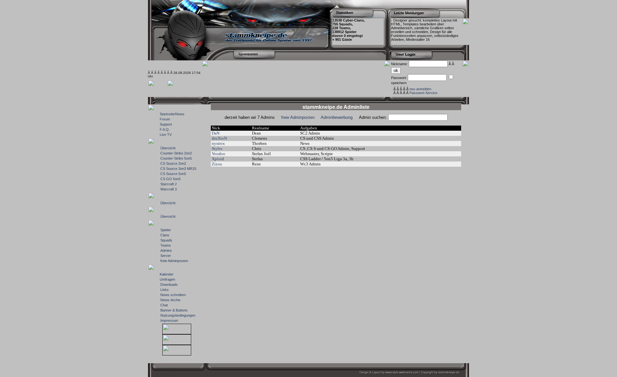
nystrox (218, 143)
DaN (215, 133)
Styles (217, 148)
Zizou (217, 164)
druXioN (219, 138)
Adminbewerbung (337, 117)
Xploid (218, 158)
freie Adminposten (298, 117)
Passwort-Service (423, 93)
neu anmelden (420, 89)
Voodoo (218, 153)
